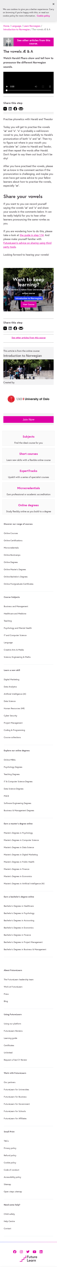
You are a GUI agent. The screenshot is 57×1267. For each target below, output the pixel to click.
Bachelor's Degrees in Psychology (19, 913)
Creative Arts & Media (14, 649)
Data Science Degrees (14, 788)
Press (6, 994)
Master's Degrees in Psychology (18, 833)
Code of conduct (11, 1170)
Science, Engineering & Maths (17, 657)
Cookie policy (10, 1162)
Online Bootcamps (12, 555)
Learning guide (10, 1038)
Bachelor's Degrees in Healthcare (19, 906)
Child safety (9, 1214)
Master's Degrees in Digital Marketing (21, 854)
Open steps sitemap (13, 1191)
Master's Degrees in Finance (16, 869)
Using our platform (12, 1023)
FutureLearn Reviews (13, 1031)
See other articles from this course (29, 337)
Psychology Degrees (13, 767)
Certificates (9, 1045)
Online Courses (11, 533)
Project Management (13, 723)
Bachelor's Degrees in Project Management (23, 942)
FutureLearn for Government (17, 1104)
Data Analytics (10, 686)
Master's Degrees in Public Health (19, 862)
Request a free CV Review (15, 1060)
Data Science (9, 701)
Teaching (8, 621)
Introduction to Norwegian (16, 29)
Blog (6, 1001)
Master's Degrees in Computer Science (21, 840)
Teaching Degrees (12, 774)
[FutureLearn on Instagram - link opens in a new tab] (21, 1251)
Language (16, 25)
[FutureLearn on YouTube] (34, 1251)
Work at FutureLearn (13, 986)
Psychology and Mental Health (18, 628)
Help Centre (9, 1221)
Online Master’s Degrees (15, 569)
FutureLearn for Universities (16, 1089)
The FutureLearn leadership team (18, 979)
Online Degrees (11, 562)
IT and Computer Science (15, 635)
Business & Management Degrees (19, 810)
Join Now (28, 419)
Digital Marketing (11, 679)
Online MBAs (10, 759)
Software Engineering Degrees (17, 803)
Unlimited (8, 1052)
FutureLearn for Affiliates (15, 1118)
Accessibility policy (12, 1177)
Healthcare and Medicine (15, 613)
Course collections (12, 737)
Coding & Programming (14, 730)
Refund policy (10, 1155)
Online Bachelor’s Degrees (16, 576)
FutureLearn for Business (15, 1096)
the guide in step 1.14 (32, 235)
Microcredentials (11, 547)
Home (6, 25)
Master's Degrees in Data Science (19, 847)
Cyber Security (10, 715)
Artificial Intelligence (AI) (15, 694)
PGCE (6, 796)
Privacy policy (10, 1148)
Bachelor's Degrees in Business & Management (25, 949)
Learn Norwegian (32, 25)
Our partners (9, 1082)
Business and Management (16, 606)
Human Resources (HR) (14, 708)
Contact (7, 1228)
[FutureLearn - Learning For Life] (28, 1258)
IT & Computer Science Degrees (18, 781)
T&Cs (6, 1141)
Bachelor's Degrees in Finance (17, 935)
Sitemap (7, 1184)
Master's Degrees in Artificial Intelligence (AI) (24, 883)
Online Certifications (13, 540)
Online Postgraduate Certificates (18, 584)
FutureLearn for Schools (15, 1111)
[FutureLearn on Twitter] (28, 1251)
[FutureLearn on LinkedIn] (41, 1251)
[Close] (53, 4)
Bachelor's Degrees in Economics (19, 927)
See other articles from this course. (33, 42)
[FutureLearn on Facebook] (15, 1251)
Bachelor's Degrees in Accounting (19, 920)
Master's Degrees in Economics (18, 876)
